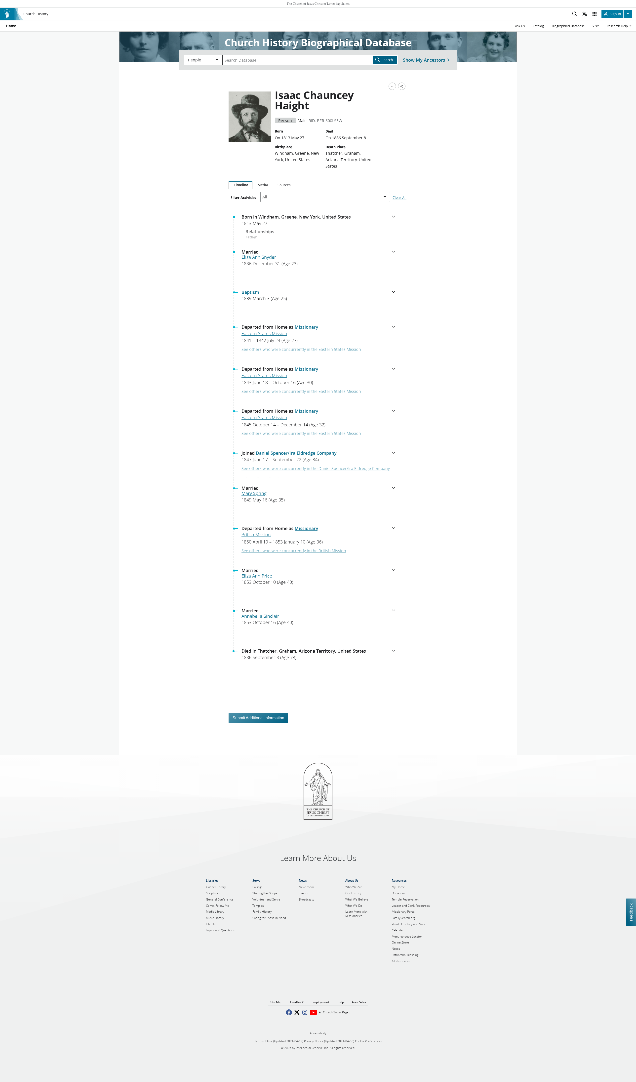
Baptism (250, 292)
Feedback (631, 912)
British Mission (256, 534)
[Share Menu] (401, 86)
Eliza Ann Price (256, 576)
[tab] (240, 185)
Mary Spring (254, 493)
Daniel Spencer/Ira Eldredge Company (296, 453)
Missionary (306, 327)
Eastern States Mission (264, 333)
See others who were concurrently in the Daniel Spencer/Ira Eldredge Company (315, 468)
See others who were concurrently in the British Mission (293, 550)
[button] (319, 221)
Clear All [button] (399, 197)
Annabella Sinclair (260, 616)
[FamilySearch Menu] (392, 86)
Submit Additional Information (258, 718)
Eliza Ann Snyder (258, 257)
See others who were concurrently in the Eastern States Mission (301, 349)
